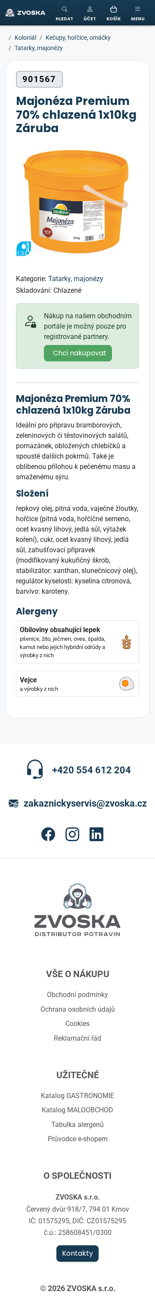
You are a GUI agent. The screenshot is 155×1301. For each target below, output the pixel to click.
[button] (89, 13)
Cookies (77, 1023)
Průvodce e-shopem (78, 1138)
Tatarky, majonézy (75, 278)
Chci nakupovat (79, 353)
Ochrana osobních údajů (77, 1009)
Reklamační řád (77, 1038)
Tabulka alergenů (77, 1124)
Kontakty (77, 1253)
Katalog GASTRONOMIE (77, 1095)
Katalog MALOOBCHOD (77, 1109)
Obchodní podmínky (77, 994)
